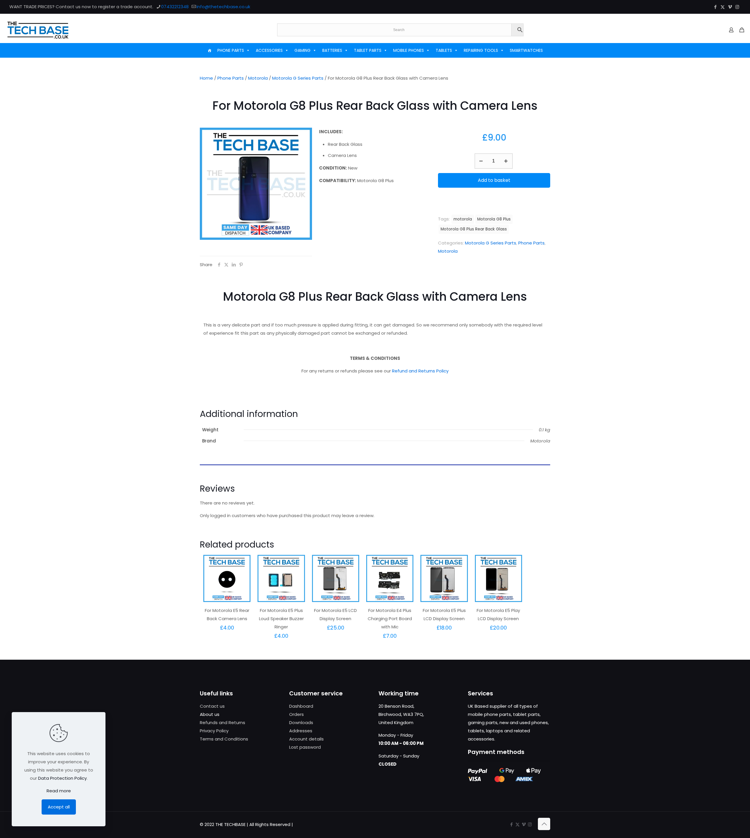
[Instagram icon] (737, 7)
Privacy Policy (214, 731)
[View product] (242, 575)
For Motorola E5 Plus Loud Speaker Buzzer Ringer (281, 618)
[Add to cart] (242, 563)
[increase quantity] (506, 161)
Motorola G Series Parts (297, 78)
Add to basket (494, 180)
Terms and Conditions (224, 739)
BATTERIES (332, 50)
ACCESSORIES (269, 50)
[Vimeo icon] (730, 7)
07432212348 (175, 7)
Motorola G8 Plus (494, 219)
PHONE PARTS (230, 50)
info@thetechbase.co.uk (223, 7)
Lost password (305, 747)
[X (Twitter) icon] (722, 7)
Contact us (212, 706)
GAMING (302, 50)
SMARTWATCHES (526, 50)
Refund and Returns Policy (420, 371)
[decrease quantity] (481, 161)
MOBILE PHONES (408, 50)
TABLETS (444, 50)
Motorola (258, 78)
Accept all (59, 807)
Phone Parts (230, 78)
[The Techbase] (38, 30)
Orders (296, 714)
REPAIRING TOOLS (481, 50)
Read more (59, 791)
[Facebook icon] (715, 7)
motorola (463, 219)
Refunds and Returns (222, 722)
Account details (306, 739)
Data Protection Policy (62, 778)
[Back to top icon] (544, 824)
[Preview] (242, 588)
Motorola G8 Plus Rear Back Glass (474, 229)
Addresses (300, 731)
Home (206, 78)
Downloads (301, 722)
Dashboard (301, 706)
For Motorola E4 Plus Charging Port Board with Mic (390, 618)
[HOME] (209, 50)
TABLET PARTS (367, 50)
